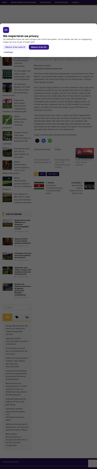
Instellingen (8, 52)
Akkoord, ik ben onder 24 (15, 47)
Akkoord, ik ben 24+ (39, 47)
